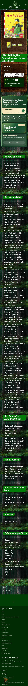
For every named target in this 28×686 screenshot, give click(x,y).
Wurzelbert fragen (6, 653)
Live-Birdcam (5, 632)
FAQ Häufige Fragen (7, 635)
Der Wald (4, 630)
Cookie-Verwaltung (6, 651)
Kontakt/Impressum (7, 643)
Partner (3, 619)
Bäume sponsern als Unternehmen (10, 617)
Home (3, 612)
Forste (3, 622)
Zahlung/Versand (6, 640)
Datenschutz (5, 648)
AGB (3, 645)
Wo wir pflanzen (6, 625)
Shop (3, 614)
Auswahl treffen (14, 142)
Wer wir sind (5, 627)
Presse (3, 638)
